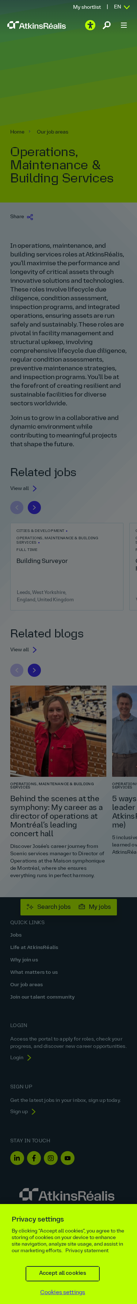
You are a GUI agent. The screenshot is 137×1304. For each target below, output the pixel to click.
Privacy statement (87, 1251)
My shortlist (87, 7)
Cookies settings (62, 1293)
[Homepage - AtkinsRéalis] (36, 25)
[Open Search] (107, 25)
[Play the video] (90, 25)
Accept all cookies (63, 1273)
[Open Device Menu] (124, 25)
